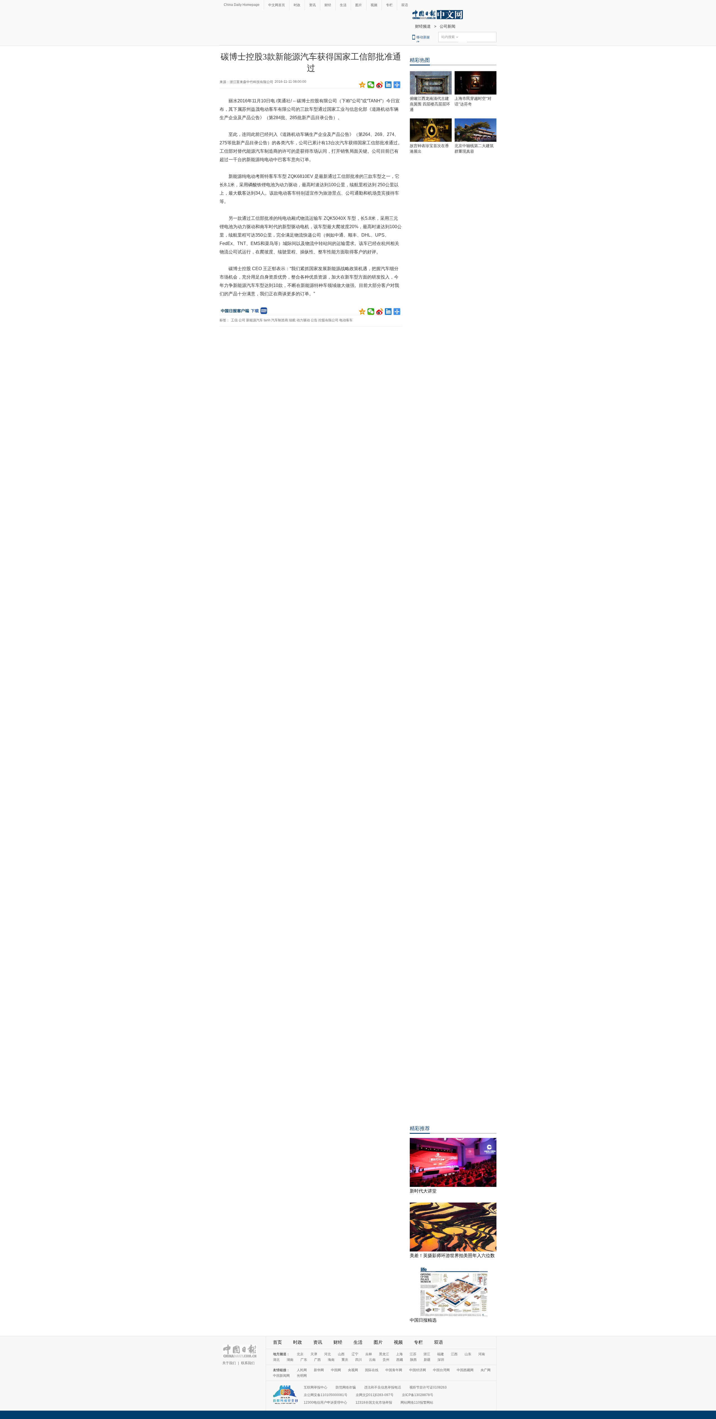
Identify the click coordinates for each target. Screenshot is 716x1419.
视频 (374, 5)
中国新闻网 (281, 1376)
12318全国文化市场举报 (373, 1402)
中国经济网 (417, 1370)
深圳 (440, 1360)
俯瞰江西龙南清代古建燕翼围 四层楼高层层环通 (430, 104)
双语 (404, 5)
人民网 (302, 1370)
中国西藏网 (465, 1370)
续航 (292, 320)
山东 (468, 1354)
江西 (454, 1354)
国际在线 (371, 1370)
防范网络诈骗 (346, 1387)
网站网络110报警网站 (417, 1402)
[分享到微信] (371, 84)
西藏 (399, 1360)
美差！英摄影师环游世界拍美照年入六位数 (452, 1255)
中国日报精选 (423, 1320)
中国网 (336, 1370)
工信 (234, 320)
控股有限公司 (328, 320)
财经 (327, 5)
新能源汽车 (254, 320)
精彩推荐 (420, 1128)
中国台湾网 (441, 1370)
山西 (341, 1354)
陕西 (413, 1360)
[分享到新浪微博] (379, 84)
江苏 (413, 1354)
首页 (277, 1342)
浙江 (426, 1354)
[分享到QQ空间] (362, 84)
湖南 (290, 1360)
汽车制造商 (279, 320)
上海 (399, 1354)
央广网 (486, 1370)
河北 (327, 1354)
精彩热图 (420, 60)
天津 (313, 1354)
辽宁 (355, 1354)
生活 (343, 5)
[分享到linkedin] (388, 84)
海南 (331, 1360)
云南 (372, 1360)
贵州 (386, 1360)
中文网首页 (276, 5)
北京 (300, 1354)
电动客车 (346, 320)
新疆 (427, 1360)
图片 (358, 5)
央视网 (353, 1370)
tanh (267, 320)
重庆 (344, 1360)
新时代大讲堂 (423, 1191)
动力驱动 (303, 320)
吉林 (368, 1354)
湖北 (276, 1360)
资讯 (312, 5)
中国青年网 (393, 1370)
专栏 (389, 5)
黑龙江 (384, 1354)
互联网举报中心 (315, 1387)
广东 (303, 1360)
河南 (481, 1354)
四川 (358, 1360)
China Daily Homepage (242, 5)
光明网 (302, 1376)
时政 (297, 5)
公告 (314, 320)
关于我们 (229, 1363)
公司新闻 (447, 26)
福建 (440, 1354)
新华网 (319, 1370)
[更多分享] (397, 84)
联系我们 (248, 1363)
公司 (242, 320)
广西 (317, 1360)
